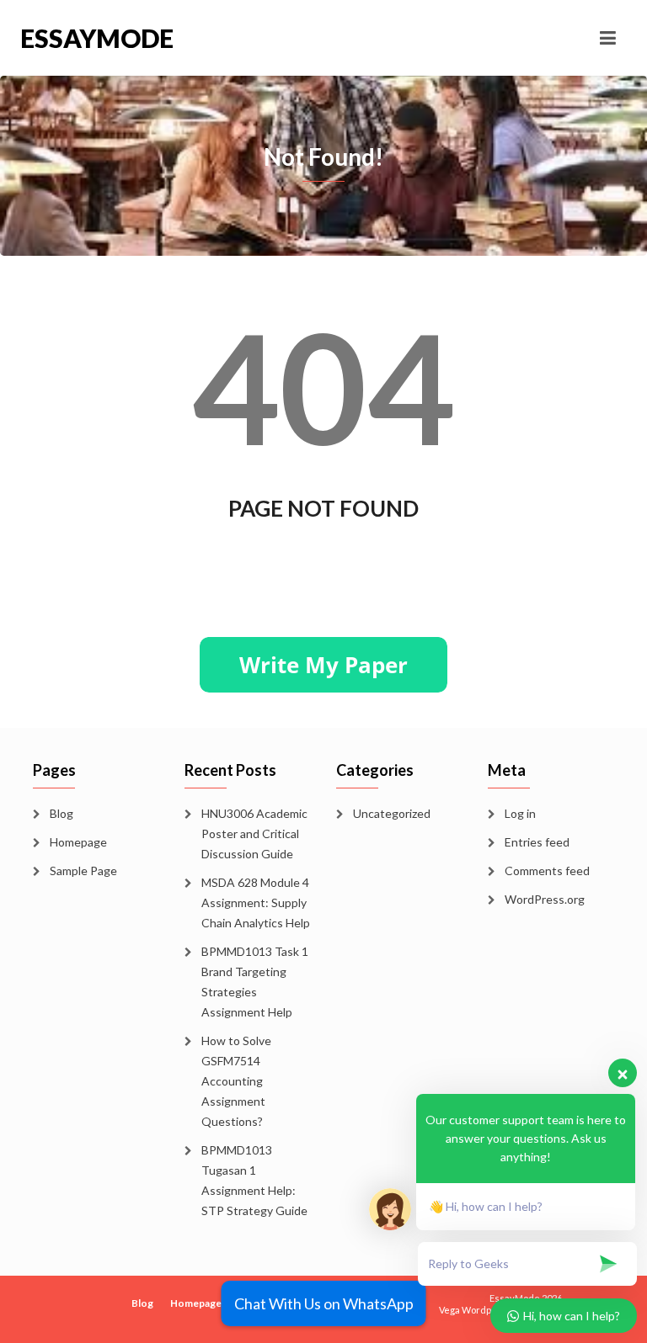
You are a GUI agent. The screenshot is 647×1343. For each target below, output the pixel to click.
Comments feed (547, 870)
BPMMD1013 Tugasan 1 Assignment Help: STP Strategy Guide (254, 1180)
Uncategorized (391, 813)
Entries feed (537, 842)
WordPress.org (545, 899)
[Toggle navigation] (608, 38)
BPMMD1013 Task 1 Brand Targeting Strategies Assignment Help (254, 981)
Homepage (78, 842)
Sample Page (83, 870)
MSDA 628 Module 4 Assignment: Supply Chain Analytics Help (255, 902)
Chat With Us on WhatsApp (324, 1303)
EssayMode (97, 38)
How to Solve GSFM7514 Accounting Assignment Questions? (236, 1080)
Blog (61, 813)
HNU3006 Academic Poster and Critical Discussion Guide (254, 833)
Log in (520, 813)
